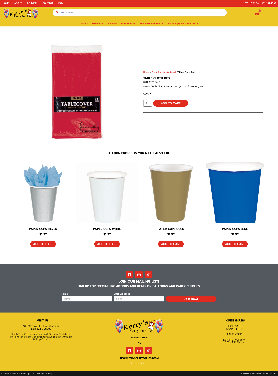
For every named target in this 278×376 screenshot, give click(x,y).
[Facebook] (129, 274)
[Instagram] (139, 274)
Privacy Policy (139, 363)
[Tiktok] (148, 274)
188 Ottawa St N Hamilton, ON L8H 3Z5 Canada (41, 327)
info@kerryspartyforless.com (139, 358)
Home (6, 3)
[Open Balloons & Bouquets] (134, 23)
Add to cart (171, 103)
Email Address (122, 294)
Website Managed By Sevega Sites (259, 373)
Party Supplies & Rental (164, 72)
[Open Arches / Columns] (102, 23)
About (18, 3)
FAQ (60, 3)
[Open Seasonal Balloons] (162, 23)
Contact (48, 3)
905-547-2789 (139, 337)
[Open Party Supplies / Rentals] (197, 23)
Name (65, 294)
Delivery (32, 3)
